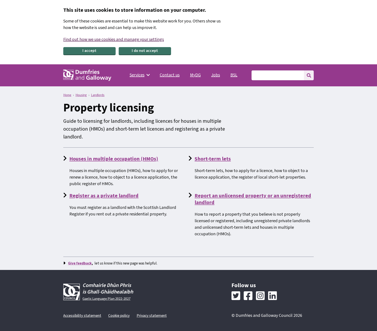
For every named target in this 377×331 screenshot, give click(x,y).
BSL (233, 75)
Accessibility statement (82, 315)
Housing (81, 95)
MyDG (195, 75)
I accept (89, 50)
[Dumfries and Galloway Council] (87, 75)
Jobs (215, 75)
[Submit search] (309, 75)
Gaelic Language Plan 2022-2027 (106, 298)
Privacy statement (152, 315)
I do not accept (145, 50)
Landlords (98, 95)
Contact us (170, 75)
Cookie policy (119, 315)
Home (67, 95)
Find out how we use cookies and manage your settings (113, 39)
